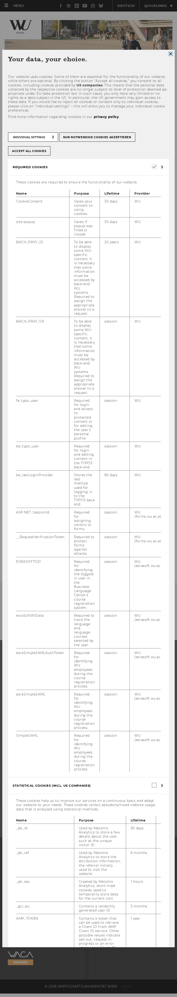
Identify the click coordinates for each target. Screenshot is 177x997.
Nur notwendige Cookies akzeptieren (97, 137)
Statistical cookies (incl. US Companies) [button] (52, 786)
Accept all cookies (29, 151)
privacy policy (106, 117)
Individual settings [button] (29, 137)
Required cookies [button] (30, 167)
